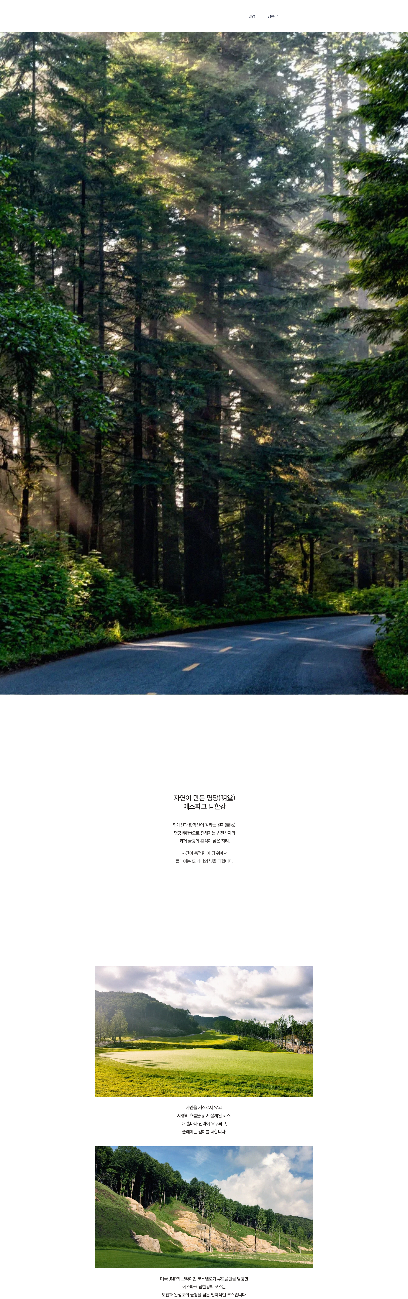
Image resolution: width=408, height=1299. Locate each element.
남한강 (273, 16)
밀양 (251, 16)
